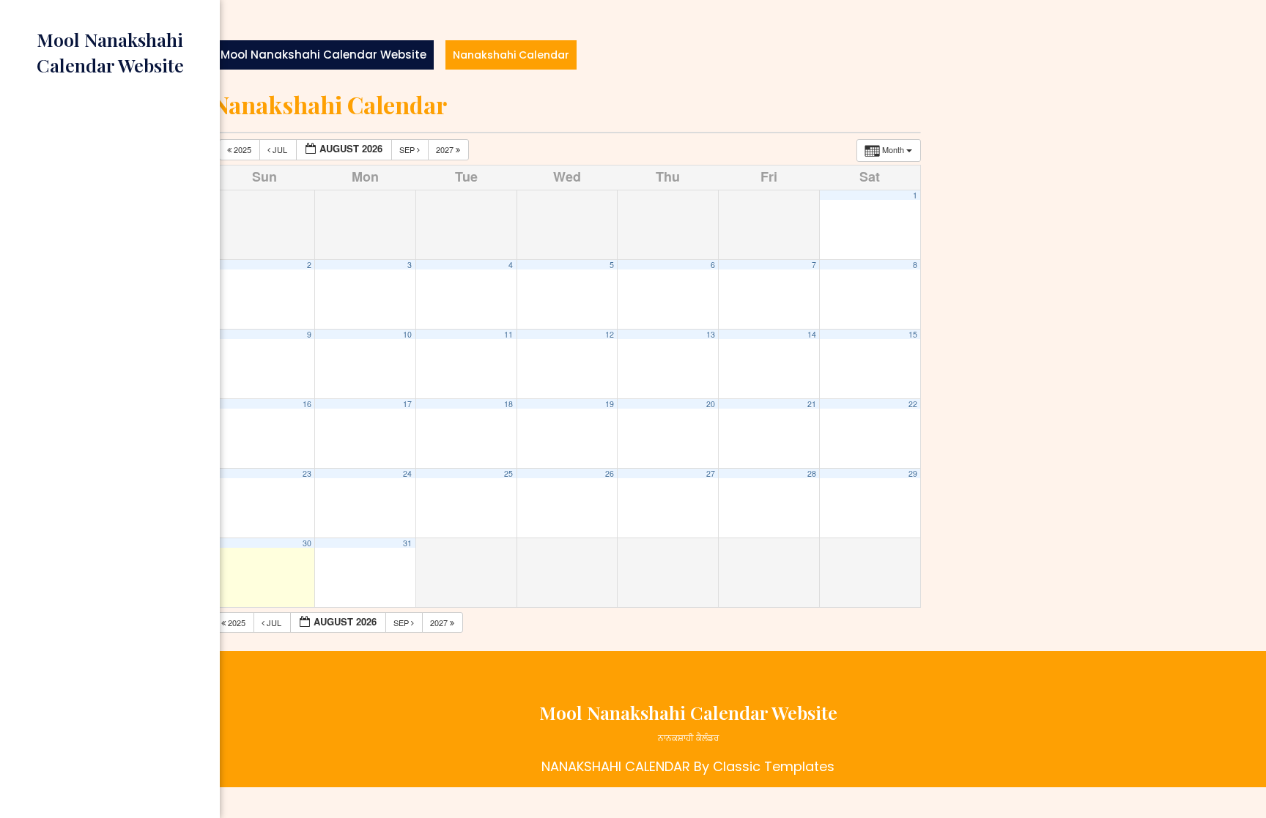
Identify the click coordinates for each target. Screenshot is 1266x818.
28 (811, 473)
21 (811, 403)
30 (307, 543)
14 (811, 334)
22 (912, 403)
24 (407, 473)
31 (407, 543)
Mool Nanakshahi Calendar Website (323, 54)
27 (710, 473)
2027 (446, 149)
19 (609, 403)
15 (912, 334)
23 (307, 473)
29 (912, 473)
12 (609, 334)
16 (307, 403)
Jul (279, 149)
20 (710, 403)
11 (508, 334)
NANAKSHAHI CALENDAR (615, 766)
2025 (242, 149)
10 (407, 334)
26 (609, 473)
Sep (408, 149)
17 (407, 403)
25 (508, 473)
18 (508, 403)
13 (710, 334)
